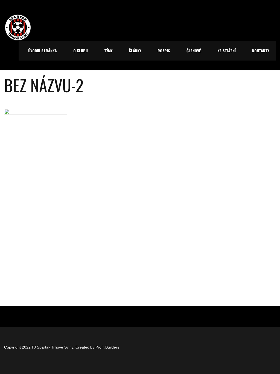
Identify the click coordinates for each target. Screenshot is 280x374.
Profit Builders (107, 347)
